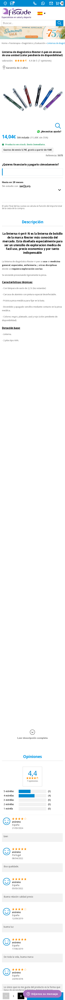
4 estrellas (9, 795)
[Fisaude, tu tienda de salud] (17, 13)
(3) (49, 791)
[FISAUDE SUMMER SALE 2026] (32, 32)
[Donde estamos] (5, 3)
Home (4, 43)
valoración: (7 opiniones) (27, 60)
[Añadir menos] (6, 996)
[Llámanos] (35, 3)
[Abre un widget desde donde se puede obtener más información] (42, 994)
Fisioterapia (14, 43)
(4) (49, 795)
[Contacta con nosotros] (51, 3)
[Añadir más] (21, 996)
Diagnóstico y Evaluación (33, 43)
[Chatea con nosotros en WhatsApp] (43, 3)
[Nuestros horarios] (13, 3)
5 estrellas (9, 791)
